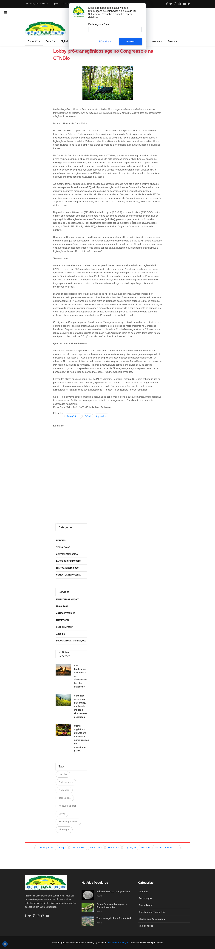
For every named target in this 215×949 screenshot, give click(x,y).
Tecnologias (63, 547)
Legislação (62, 606)
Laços (62, 813)
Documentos (78, 847)
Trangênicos (73, 416)
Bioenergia (64, 829)
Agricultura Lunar (67, 806)
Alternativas (96, 847)
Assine (156, 41)
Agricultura (101, 416)
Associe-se (67, 4)
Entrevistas (113, 847)
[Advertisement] (114, 464)
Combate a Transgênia (68, 575)
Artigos (62, 847)
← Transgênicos (45, 847)
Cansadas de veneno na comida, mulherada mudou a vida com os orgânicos (80, 706)
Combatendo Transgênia (152, 912)
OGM (88, 416)
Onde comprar (66, 782)
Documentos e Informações (71, 641)
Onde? (49, 41)
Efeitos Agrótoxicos (67, 568)
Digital (64, 41)
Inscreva (131, 41)
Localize (145, 847)
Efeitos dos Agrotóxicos (152, 919)
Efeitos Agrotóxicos (68, 821)
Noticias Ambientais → (166, 847)
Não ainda (105, 41)
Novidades (64, 790)
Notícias (60, 540)
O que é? (55, 4)
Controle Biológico (67, 554)
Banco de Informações (68, 561)
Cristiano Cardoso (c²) (117, 942)
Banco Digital (146, 905)
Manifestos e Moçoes (67, 599)
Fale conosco (146, 925)
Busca (171, 41)
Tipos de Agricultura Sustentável (113, 918)
